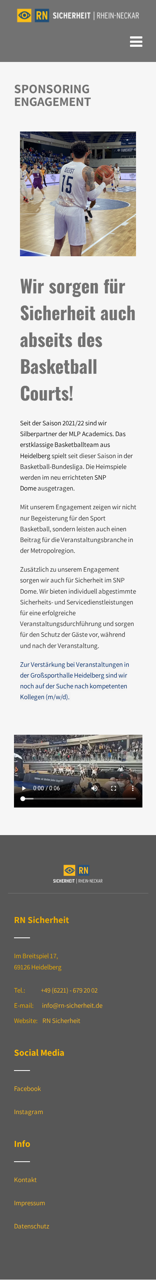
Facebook (27, 1088)
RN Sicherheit (61, 1020)
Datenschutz (31, 1226)
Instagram (28, 1111)
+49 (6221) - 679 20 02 (69, 990)
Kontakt (25, 1179)
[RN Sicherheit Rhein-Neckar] (78, 22)
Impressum (29, 1202)
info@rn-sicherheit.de (72, 1005)
